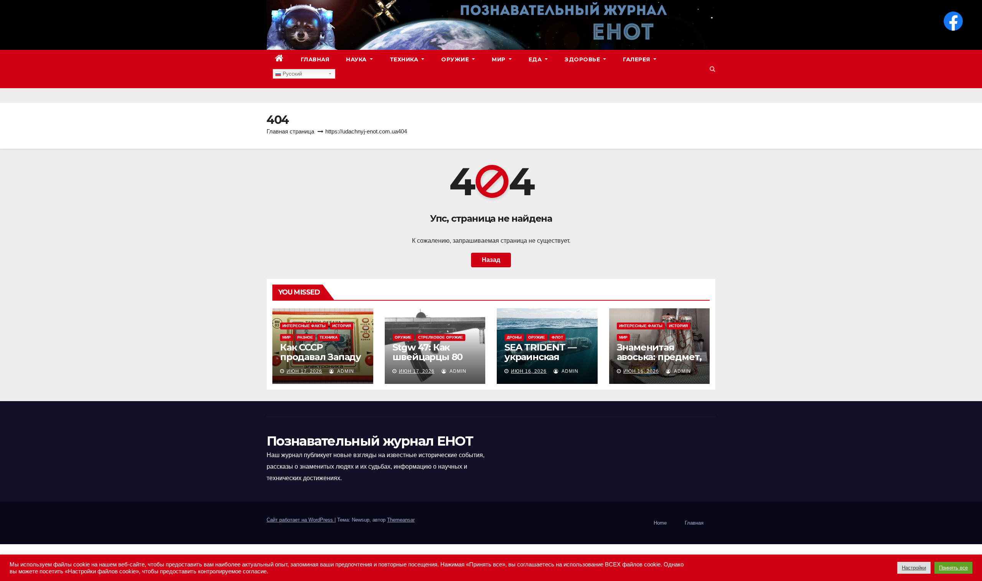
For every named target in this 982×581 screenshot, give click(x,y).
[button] (712, 69)
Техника (405, 59)
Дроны (514, 337)
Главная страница (290, 131)
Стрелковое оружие (440, 337)
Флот (557, 337)
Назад (491, 260)
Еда (536, 59)
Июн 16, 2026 (529, 371)
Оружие (456, 59)
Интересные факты (304, 326)
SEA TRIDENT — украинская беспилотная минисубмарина (543, 362)
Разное (305, 337)
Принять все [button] (953, 568)
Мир (499, 59)
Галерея (637, 59)
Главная (315, 59)
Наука (357, 59)
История (341, 326)
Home (660, 523)
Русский (291, 74)
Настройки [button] (914, 568)
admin (345, 371)
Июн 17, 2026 (304, 371)
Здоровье (583, 59)
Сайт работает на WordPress (300, 520)
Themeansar (401, 520)
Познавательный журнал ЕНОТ (370, 441)
